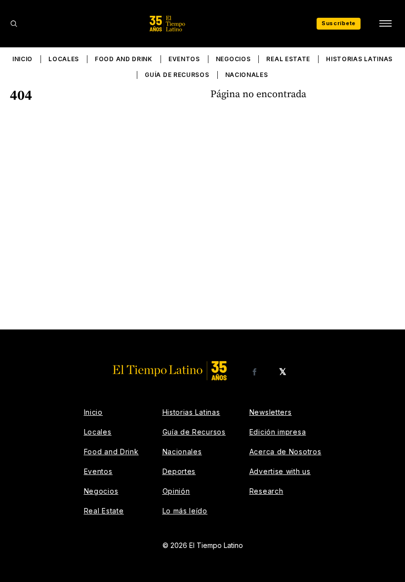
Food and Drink (124, 59)
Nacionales (246, 74)
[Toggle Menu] (385, 23)
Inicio (22, 59)
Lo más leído (184, 511)
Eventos (184, 59)
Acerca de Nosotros (285, 451)
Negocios (233, 59)
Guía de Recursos (177, 74)
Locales (63, 59)
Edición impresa (277, 432)
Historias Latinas (359, 59)
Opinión (176, 491)
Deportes (179, 471)
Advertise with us (280, 471)
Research (266, 491)
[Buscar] (14, 24)
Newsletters (270, 412)
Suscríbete (339, 23)
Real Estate (288, 59)
